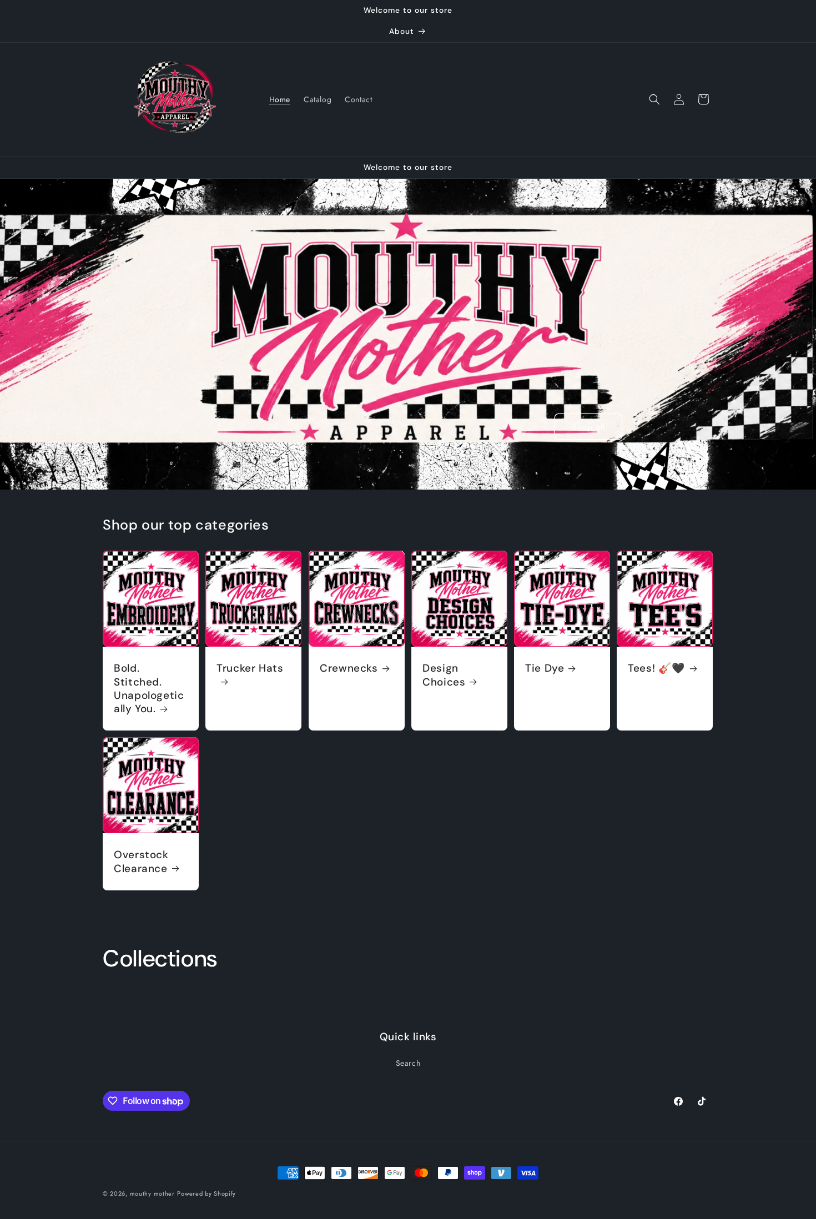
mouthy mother (152, 1193)
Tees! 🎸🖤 (657, 668)
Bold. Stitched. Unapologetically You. (149, 689)
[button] (654, 99)
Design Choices (443, 675)
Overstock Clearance (141, 862)
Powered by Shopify (206, 1193)
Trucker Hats (250, 668)
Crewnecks (349, 668)
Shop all (588, 426)
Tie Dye (544, 668)
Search (408, 1062)
